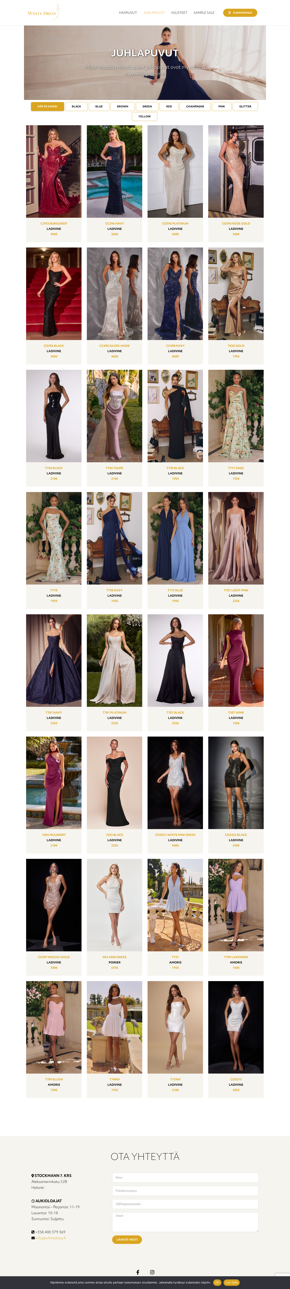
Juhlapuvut (154, 13)
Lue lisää (232, 1282)
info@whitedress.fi (51, 1237)
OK (217, 1282)
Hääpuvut (128, 13)
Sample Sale (204, 13)
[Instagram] (152, 1272)
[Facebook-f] (138, 1272)
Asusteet (179, 13)
